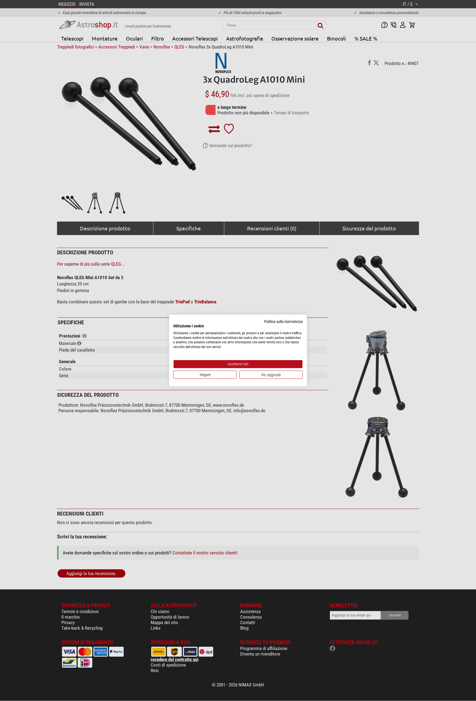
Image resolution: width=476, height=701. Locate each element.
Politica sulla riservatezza (283, 321)
